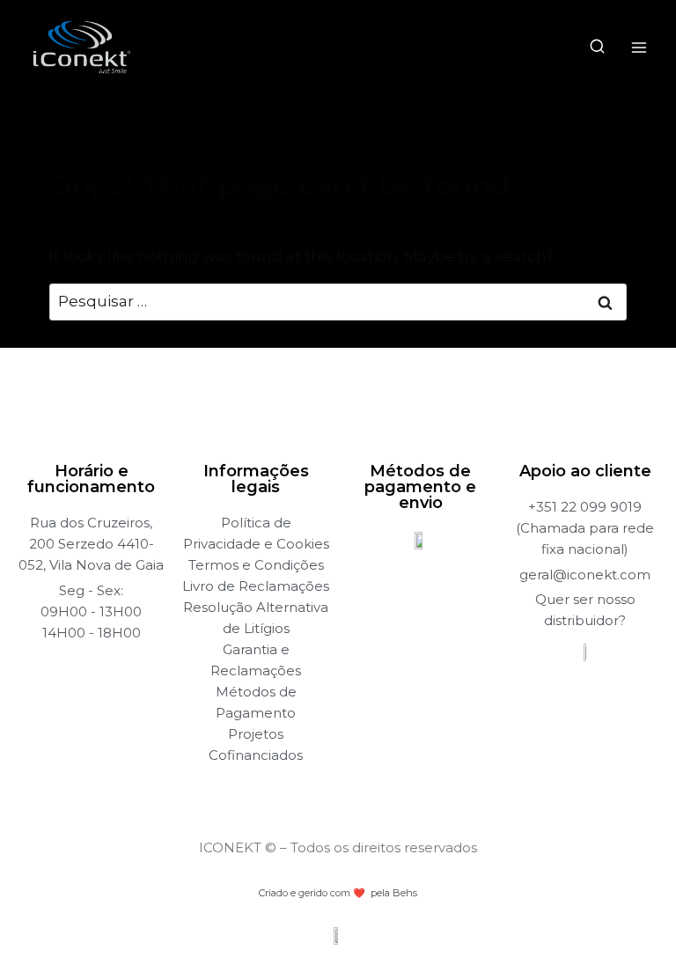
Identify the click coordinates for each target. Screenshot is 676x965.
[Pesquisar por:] (338, 301)
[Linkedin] (390, 790)
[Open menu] (638, 47)
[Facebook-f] (287, 790)
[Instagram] (321, 790)
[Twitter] (356, 790)
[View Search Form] (597, 47)
